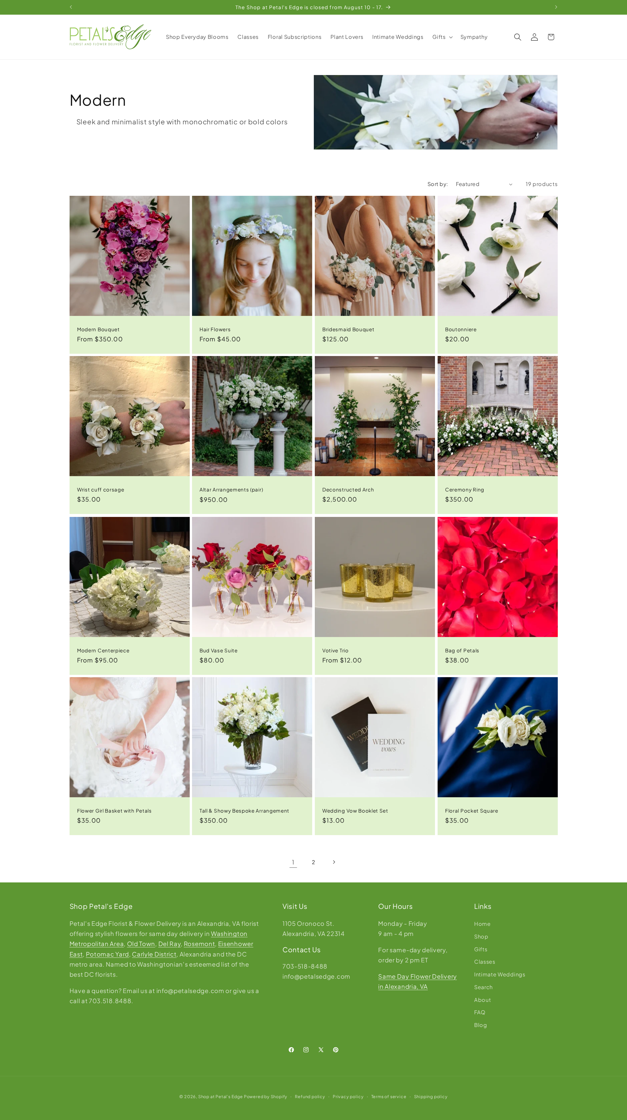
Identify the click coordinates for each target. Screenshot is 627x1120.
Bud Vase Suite (219, 650)
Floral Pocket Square (471, 810)
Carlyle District (154, 953)
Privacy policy (348, 1096)
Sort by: (437, 183)
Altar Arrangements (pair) (231, 490)
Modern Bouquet (98, 329)
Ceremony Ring (464, 489)
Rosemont (199, 943)
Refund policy (310, 1096)
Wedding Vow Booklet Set (355, 810)
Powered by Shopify (266, 1096)
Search (483, 986)
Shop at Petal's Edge (220, 1096)
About (482, 999)
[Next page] (334, 862)
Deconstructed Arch (348, 489)
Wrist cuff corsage (100, 489)
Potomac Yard (107, 953)
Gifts (480, 948)
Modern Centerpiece (103, 650)
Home (482, 923)
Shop (481, 936)
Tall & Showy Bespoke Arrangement (244, 810)
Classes (484, 961)
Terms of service (389, 1096)
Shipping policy (431, 1096)
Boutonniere (461, 329)
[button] (442, 37)
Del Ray (169, 943)
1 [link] (293, 862)
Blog (480, 1024)
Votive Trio (335, 650)
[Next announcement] (556, 7)
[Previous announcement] (71, 7)
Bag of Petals (462, 650)
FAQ (480, 1012)
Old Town (141, 943)
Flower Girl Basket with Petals (114, 810)
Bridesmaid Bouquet (348, 329)
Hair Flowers (215, 329)
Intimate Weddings (499, 974)
